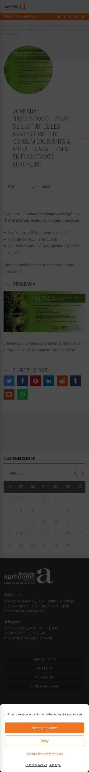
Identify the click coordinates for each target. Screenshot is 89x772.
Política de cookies (36, 765)
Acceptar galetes (45, 728)
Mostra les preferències (44, 754)
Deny (44, 741)
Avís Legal (55, 765)
